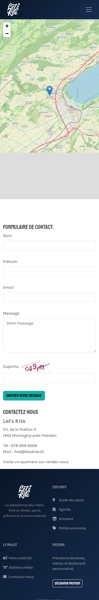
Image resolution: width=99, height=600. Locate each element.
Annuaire (65, 519)
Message (11, 313)
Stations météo (21, 567)
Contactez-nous (21, 577)
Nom (7, 235)
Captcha (11, 366)
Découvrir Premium (67, 583)
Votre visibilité (20, 558)
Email (8, 287)
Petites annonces (72, 528)
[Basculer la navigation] (89, 10)
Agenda (64, 509)
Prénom (10, 261)
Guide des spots (71, 500)
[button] (49, 90)
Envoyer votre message (24, 395)
